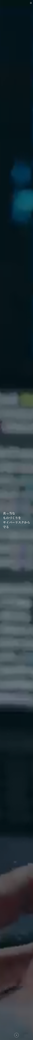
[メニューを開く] (31, 3)
